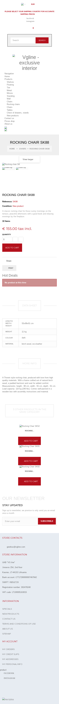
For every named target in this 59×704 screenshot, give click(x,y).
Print (10, 268)
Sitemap (6, 633)
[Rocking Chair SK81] (29, 446)
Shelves (10, 82)
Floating (10, 85)
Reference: (7, 201)
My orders (8, 649)
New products (13, 115)
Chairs (9, 101)
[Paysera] (8, 699)
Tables (10, 110)
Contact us (8, 619)
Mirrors (10, 93)
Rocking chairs (13, 104)
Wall (9, 99)
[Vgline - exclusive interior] (30, 63)
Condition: (7, 206)
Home (12, 149)
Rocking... (29, 431)
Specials (7, 609)
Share (8, 261)
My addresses (10, 659)
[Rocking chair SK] (8, 168)
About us (7, 629)
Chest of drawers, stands (18, 113)
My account (9, 641)
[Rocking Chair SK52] (29, 426)
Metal (9, 90)
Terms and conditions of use (19, 624)
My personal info (12, 664)
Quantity (6, 234)
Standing (11, 96)
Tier (8, 87)
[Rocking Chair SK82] (29, 466)
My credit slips (10, 654)
